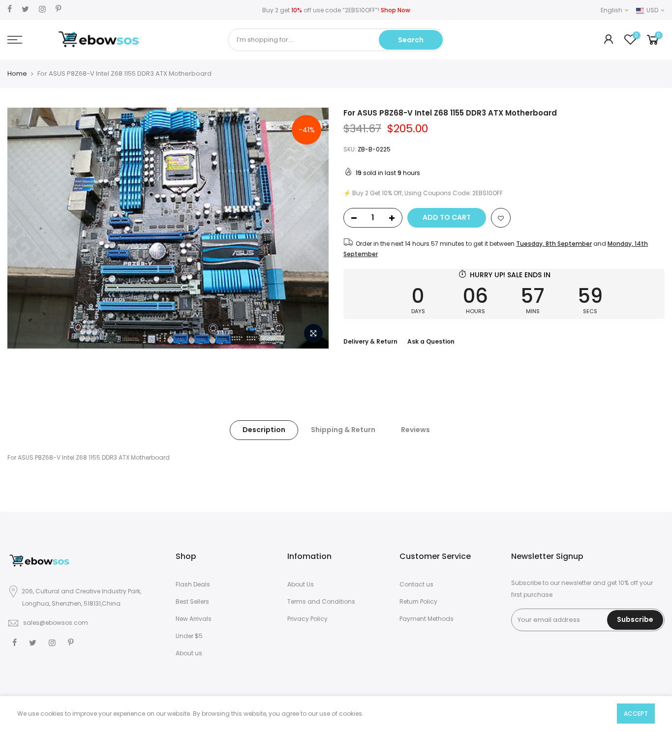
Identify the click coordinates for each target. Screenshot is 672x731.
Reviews (415, 430)
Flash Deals (193, 584)
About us (189, 653)
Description (264, 430)
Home (17, 73)
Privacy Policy (307, 618)
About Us (300, 584)
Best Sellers (192, 601)
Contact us (416, 584)
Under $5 (189, 636)
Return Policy (418, 601)
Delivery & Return (370, 341)
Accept (636, 713)
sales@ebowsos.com (55, 622)
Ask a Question (431, 341)
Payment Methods (426, 618)
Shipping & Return (343, 430)
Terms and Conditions (321, 601)
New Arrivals (194, 618)
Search (411, 40)
